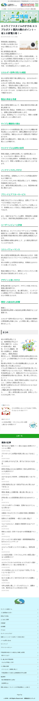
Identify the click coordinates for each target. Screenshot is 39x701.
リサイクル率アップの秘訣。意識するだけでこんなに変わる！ (18, 506)
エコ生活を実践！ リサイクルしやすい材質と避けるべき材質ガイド (18, 556)
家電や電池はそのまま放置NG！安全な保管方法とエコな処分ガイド (19, 470)
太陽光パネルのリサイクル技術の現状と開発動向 (18, 513)
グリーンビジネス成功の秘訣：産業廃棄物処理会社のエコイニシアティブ (18, 540)
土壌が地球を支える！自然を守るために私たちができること (18, 485)
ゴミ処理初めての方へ (6, 612)
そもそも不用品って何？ (8, 662)
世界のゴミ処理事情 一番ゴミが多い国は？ (17, 518)
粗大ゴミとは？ (5, 655)
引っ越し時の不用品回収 (7, 659)
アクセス (3, 630)
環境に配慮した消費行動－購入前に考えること (17, 492)
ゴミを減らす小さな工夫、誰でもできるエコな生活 (18, 462)
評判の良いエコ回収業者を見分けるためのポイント (18, 499)
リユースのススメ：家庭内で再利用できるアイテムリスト (18, 525)
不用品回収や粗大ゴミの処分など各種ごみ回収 (13, 652)
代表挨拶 (3, 623)
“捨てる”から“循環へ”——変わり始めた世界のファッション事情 (19, 447)
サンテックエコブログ (6, 633)
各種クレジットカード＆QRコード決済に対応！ (13, 637)
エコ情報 (15, 36)
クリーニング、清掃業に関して (9, 669)
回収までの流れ (5, 616)
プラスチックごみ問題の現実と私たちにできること (18, 455)
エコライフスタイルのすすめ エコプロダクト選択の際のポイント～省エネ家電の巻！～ (18, 563)
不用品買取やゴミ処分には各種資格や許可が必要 (14, 672)
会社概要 (3, 626)
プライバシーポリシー (6, 647)
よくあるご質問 (5, 619)
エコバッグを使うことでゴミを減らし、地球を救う (18, 548)
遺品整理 (3, 676)
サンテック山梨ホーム (6, 609)
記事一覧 (19, 436)
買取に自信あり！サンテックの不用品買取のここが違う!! (15, 687)
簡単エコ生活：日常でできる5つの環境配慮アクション (19, 533)
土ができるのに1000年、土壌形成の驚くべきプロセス (18, 478)
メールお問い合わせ (6, 640)
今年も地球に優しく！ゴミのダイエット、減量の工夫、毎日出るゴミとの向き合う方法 (18, 587)
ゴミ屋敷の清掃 (5, 666)
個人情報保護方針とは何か (8, 679)
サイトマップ (4, 644)
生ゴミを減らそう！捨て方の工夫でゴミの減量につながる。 (18, 579)
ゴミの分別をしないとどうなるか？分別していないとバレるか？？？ (18, 571)
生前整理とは (5, 683)
